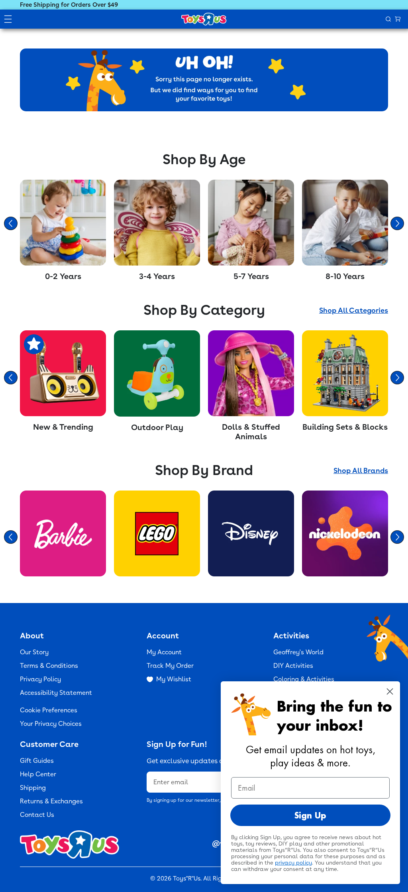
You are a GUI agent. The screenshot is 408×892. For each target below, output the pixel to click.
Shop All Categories (353, 310)
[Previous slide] (11, 223)
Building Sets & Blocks (345, 427)
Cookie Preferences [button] (48, 710)
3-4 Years (157, 276)
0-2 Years (63, 276)
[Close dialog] (390, 691)
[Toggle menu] (8, 19)
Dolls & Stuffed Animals (251, 431)
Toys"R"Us (186, 878)
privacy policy (293, 862)
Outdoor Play (157, 427)
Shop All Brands (360, 470)
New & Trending (63, 427)
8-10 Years (345, 276)
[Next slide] (397, 223)
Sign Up (310, 815)
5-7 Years (251, 276)
